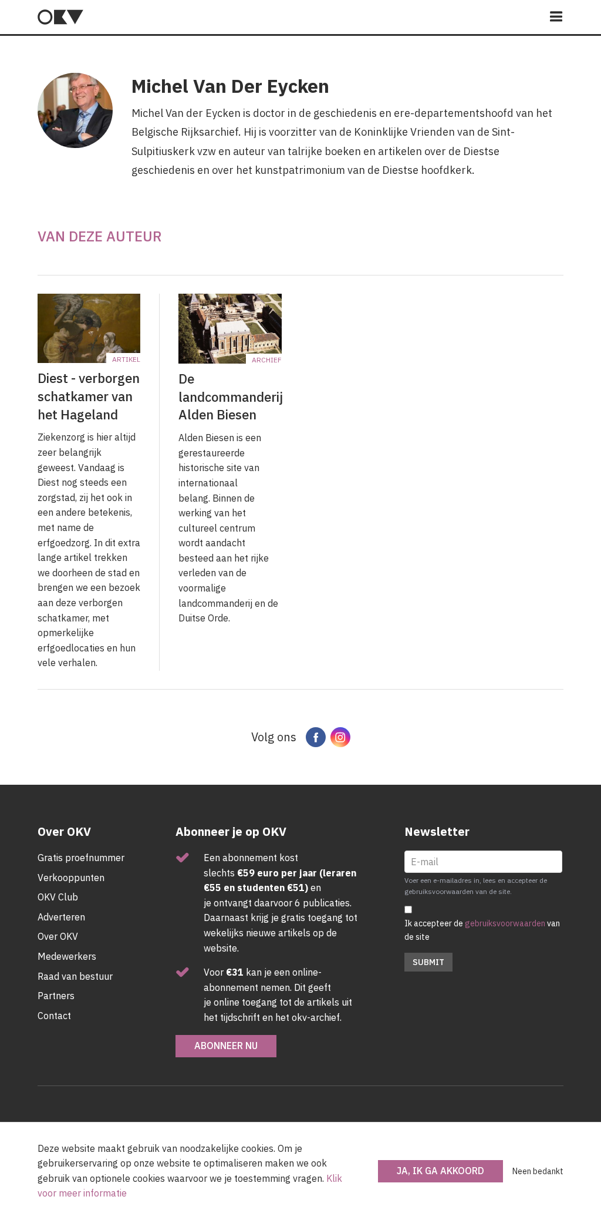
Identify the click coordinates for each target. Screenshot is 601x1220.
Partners (56, 995)
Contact (54, 1015)
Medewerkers (67, 956)
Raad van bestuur (75, 976)
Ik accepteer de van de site (482, 930)
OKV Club (58, 897)
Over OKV (58, 936)
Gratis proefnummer (81, 857)
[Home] (60, 17)
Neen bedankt (537, 1171)
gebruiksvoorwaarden (505, 923)
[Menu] (556, 17)
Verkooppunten (71, 877)
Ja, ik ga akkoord (440, 1171)
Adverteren (61, 917)
